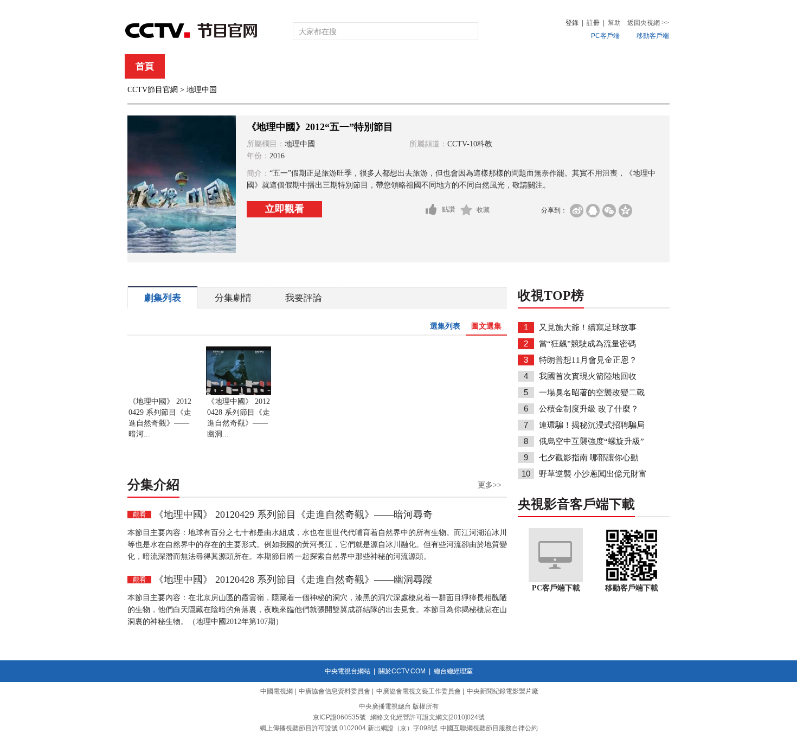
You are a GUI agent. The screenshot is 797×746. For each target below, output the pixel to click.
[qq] (593, 210)
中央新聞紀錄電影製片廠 (502, 691)
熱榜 (562, 66)
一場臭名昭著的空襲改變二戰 (592, 392)
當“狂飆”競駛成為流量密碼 (587, 343)
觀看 (139, 514)
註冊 (593, 23)
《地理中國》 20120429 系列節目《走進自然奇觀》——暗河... (159, 417)
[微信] (609, 210)
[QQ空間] (625, 210)
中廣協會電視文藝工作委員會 (418, 691)
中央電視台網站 (347, 671)
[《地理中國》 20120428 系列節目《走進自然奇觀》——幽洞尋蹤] (238, 393)
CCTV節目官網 (152, 90)
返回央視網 (648, 23)
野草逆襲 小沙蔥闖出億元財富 (593, 474)
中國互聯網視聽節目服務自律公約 (489, 728)
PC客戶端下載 (556, 588)
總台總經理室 (453, 671)
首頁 (145, 66)
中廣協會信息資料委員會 (334, 691)
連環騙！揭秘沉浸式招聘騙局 (592, 425)
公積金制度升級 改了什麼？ (589, 408)
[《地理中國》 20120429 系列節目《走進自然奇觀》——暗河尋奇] (159, 393)
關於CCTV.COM (402, 671)
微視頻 (611, 66)
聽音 (518, 66)
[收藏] (466, 210)
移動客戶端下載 (631, 588)
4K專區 (469, 66)
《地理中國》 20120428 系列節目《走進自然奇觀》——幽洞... (238, 417)
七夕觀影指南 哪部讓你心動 (589, 457)
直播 (188, 66)
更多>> (490, 485)
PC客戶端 (605, 36)
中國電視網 (276, 691)
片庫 (423, 66)
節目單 (237, 66)
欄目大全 (362, 66)
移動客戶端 (653, 36)
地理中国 (202, 90)
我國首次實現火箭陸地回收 (588, 376)
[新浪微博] (576, 210)
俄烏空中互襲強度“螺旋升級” (591, 441)
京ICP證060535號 (339, 717)
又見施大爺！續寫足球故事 (588, 327)
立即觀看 (284, 208)
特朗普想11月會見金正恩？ (588, 360)
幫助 (614, 23)
